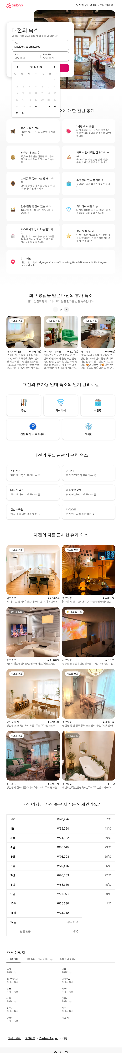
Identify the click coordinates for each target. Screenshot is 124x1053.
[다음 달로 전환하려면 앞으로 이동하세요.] (55, 67)
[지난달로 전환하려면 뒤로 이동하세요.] (17, 67)
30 (17, 113)
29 (55, 106)
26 (36, 106)
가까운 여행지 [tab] (13, 959)
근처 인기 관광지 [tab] (67, 959)
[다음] (66, 309)
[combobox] (40, 47)
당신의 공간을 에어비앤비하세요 (94, 5)
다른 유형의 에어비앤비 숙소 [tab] (40, 959)
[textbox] (26, 58)
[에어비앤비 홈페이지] (14, 5)
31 (23, 113)
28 (48, 106)
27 (42, 106)
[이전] (55, 309)
